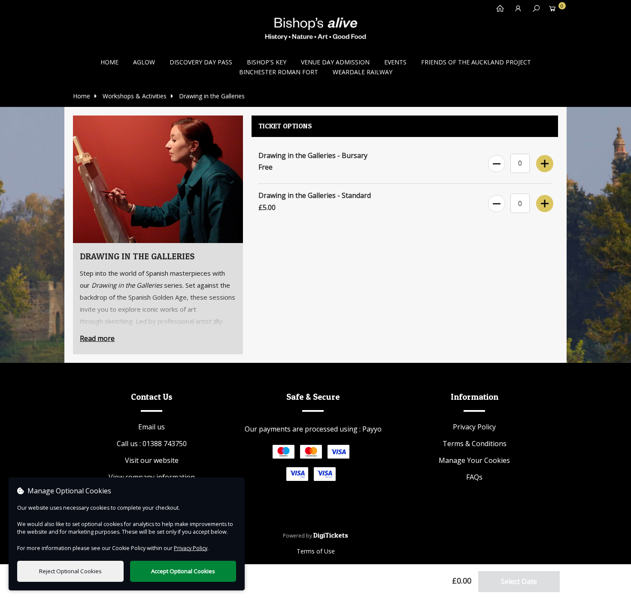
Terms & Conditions (475, 443)
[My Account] (516, 10)
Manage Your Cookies (474, 460)
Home (109, 62)
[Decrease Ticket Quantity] (496, 162)
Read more (97, 338)
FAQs (474, 477)
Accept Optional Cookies (183, 571)
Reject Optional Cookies (70, 571)
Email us (151, 427)
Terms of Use (316, 551)
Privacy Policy (474, 427)
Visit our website (152, 460)
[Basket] (552, 10)
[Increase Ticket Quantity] (544, 162)
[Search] (534, 10)
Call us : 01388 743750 (152, 443)
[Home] (498, 10)
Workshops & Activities (134, 96)
